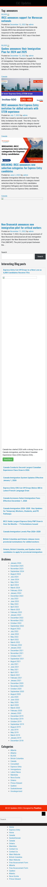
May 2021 (14, 670)
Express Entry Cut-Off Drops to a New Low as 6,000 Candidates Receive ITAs (22, 271)
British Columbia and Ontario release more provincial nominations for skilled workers (21, 540)
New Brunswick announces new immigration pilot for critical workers (21, 226)
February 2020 (16, 711)
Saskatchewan (16, 788)
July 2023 (14, 599)
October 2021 (15, 656)
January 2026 (15, 563)
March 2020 (15, 708)
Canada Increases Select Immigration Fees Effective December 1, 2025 (21, 499)
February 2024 (16, 590)
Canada (4, 77)
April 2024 (14, 585)
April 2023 (14, 607)
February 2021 (16, 678)
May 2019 (14, 732)
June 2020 (14, 700)
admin (31, 24)
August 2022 (15, 629)
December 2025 (16, 566)
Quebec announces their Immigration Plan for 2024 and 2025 (21, 50)
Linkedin (15, 824)
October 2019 (15, 721)
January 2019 (15, 738)
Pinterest (35, 824)
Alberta (13, 750)
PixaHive (37, 808)
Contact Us (13, 849)
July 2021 (14, 664)
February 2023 (16, 612)
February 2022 (16, 645)
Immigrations (15, 769)
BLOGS (4, 14)
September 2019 (17, 724)
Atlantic (13, 753)
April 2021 (14, 672)
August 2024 (15, 574)
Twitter (21, 824)
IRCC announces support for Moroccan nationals (21, 19)
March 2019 (15, 735)
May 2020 (14, 702)
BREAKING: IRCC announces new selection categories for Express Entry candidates (21, 167)
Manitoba (14, 775)
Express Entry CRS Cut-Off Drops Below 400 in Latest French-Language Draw (22, 489)
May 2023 (14, 604)
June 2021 (14, 667)
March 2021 (15, 675)
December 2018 (16, 741)
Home (11, 827)
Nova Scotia (15, 778)
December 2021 (16, 650)
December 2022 (16, 618)
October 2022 (15, 623)
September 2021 (17, 659)
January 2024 (15, 593)
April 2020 (14, 705)
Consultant (14, 764)
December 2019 (16, 716)
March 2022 (15, 642)
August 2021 (15, 661)
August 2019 (15, 727)
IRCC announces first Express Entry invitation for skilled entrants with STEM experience (20, 108)
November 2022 (16, 620)
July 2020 (14, 697)
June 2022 (14, 634)
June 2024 (14, 579)
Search (4, 252)
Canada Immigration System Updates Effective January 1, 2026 (23, 479)
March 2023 (15, 609)
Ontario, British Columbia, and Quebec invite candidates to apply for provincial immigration (22, 550)
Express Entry (16, 767)
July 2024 (14, 577)
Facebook (8, 824)
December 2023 (16, 596)
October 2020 (15, 689)
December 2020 (16, 683)
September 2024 (17, 571)
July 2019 (14, 730)
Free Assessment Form (18, 863)
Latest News (15, 772)
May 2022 (14, 637)
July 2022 (14, 631)
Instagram (28, 824)
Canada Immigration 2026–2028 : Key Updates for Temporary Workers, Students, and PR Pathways (22, 511)
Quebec (13, 786)
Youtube (42, 824)
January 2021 (15, 680)
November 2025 (16, 569)
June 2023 (14, 601)
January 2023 (15, 615)
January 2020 (15, 713)
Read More (8, 459)
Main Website (14, 854)
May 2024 (14, 582)
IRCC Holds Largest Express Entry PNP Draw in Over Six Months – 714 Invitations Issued (23, 522)
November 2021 (16, 653)
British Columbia (17, 758)
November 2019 (16, 719)
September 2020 (17, 691)
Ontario (13, 780)
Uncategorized (16, 791)
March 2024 (15, 588)
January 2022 (15, 648)
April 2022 (14, 640)
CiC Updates (23, 3)
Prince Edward (16, 783)
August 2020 (15, 694)
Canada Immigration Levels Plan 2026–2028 (21, 532)
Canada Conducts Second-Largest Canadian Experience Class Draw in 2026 (22, 468)
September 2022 (17, 626)
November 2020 (16, 686)
